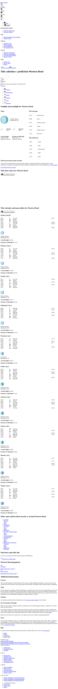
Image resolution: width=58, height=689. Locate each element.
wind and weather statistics (32, 600)
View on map (6, 67)
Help (6, 23)
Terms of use (7, 62)
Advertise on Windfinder (9, 54)
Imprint (5, 64)
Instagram (22, 679)
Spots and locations (8, 32)
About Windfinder (8, 46)
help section (49, 612)
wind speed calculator (9, 624)
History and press (8, 45)
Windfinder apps (7, 43)
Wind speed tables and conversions (12, 37)
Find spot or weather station (9, 559)
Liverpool (8, 167)
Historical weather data (9, 52)
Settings (8, 25)
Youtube (22, 680)
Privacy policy (7, 63)
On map (3, 86)
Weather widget (7, 38)
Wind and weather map (9, 30)
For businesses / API (8, 47)
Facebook (13, 67)
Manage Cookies (8, 56)
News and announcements (10, 55)
